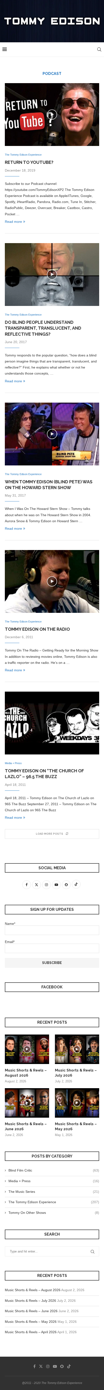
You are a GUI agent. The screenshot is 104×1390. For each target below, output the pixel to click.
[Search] (99, 50)
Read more (13, 222)
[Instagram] (48, 1366)
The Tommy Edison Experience (53, 1202)
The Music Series (53, 1192)
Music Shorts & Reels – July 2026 (76, 1073)
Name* (10, 924)
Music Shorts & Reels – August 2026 (26, 1073)
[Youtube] (55, 1366)
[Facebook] (34, 1366)
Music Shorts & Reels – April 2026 (31, 1332)
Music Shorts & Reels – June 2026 (26, 1126)
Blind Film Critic (53, 1170)
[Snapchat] (62, 1366)
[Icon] (52, 114)
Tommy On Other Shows (53, 1213)
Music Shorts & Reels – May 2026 (76, 1126)
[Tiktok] (69, 1366)
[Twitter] (41, 1366)
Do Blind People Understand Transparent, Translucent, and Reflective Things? (43, 328)
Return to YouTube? (29, 162)
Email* (10, 942)
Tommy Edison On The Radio (37, 629)
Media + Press (53, 1181)
